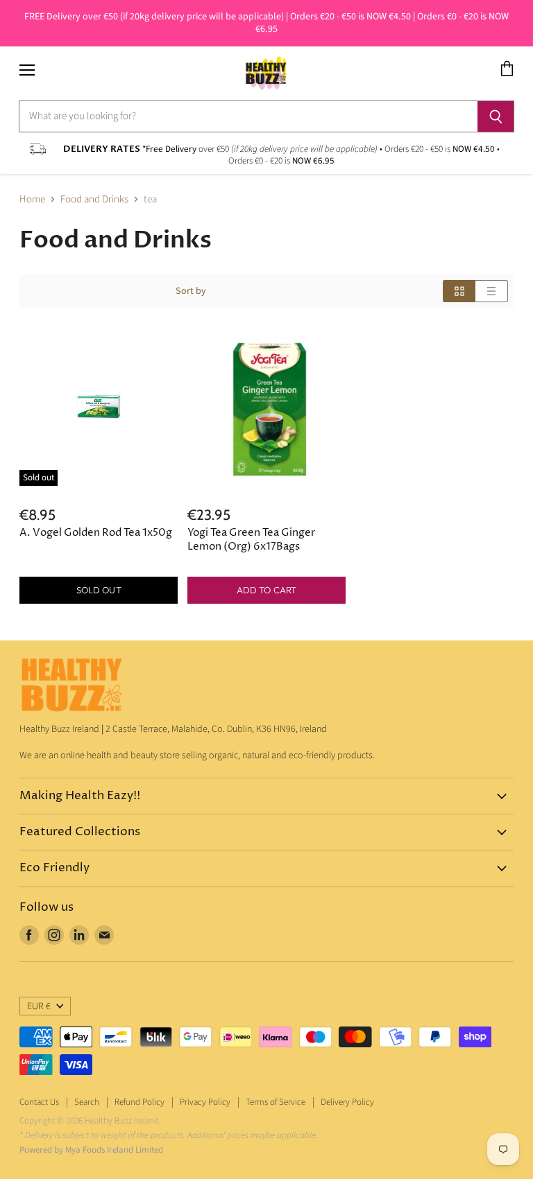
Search (86, 1102)
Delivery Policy (347, 1102)
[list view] (491, 291)
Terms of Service (275, 1102)
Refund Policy (139, 1102)
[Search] (495, 116)
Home (32, 199)
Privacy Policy (205, 1102)
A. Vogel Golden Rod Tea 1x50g (95, 532)
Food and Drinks (94, 199)
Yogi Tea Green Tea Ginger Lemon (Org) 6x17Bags (251, 539)
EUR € (39, 1006)
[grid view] (459, 291)
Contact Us (39, 1102)
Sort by (191, 291)
